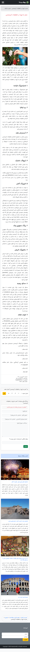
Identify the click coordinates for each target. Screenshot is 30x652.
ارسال (25, 446)
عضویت (25, 639)
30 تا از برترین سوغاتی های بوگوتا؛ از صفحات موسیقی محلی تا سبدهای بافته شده (15, 559)
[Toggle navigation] (3, 2)
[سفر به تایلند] (23, 2)
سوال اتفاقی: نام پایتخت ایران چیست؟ (18, 439)
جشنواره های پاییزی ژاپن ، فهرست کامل (20, 482)
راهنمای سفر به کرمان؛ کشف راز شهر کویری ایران (18, 521)
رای (4, 393)
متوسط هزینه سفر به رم (23, 597)
